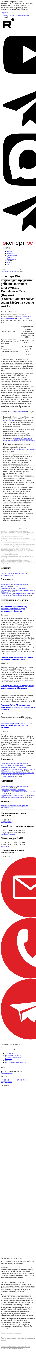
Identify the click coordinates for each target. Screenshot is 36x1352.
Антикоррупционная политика (15, 1062)
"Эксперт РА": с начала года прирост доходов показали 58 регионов (17, 687)
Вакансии (8, 1060)
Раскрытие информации (13, 1057)
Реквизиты (8, 1059)
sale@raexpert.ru (6, 822)
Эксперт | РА (7, 15)
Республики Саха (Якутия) (19, 318)
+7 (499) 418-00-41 (20, 1080)
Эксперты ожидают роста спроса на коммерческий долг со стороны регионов (16, 725)
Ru (8, 248)
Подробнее (4, 13)
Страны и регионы (16, 765)
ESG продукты (12, 255)
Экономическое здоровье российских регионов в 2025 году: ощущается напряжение (17, 594)
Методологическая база (13, 1055)
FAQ (8, 264)
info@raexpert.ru (6, 1082)
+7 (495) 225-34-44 (7, 1080)
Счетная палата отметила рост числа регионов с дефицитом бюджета (17, 658)
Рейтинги (10, 251)
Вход (5, 17)
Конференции (11, 259)
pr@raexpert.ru (20, 412)
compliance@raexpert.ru (8, 834)
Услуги (9, 262)
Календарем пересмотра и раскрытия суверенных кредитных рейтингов (19, 439)
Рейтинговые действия (8, 271)
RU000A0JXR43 (8, 420)
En (4, 248)
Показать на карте (7, 1073)
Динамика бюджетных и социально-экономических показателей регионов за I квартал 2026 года (18, 590)
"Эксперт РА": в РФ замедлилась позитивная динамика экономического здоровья (18, 707)
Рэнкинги (10, 257)
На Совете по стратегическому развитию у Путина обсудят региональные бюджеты (14, 608)
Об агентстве (9, 1053)
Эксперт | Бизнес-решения (20, 15)
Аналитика (10, 253)
